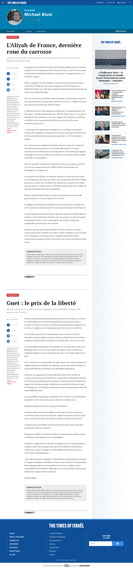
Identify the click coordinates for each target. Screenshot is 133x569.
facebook (53, 551)
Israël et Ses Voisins (16, 537)
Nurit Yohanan (118, 101)
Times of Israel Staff (112, 83)
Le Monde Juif (14, 540)
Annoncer (52, 544)
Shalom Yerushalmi (119, 116)
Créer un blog (120, 31)
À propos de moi (41, 31)
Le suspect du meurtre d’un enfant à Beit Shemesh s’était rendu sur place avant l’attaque (118, 139)
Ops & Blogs (13, 547)
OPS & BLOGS (29, 10)
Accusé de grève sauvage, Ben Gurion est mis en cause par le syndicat (118, 124)
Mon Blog (29, 31)
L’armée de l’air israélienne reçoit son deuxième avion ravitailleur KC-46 (118, 152)
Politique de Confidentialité (57, 537)
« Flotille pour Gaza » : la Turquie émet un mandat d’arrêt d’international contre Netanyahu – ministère (110, 76)
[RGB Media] (68, 566)
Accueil (12, 533)
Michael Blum (38, 14)
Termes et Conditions (56, 533)
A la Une (12, 554)
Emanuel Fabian (118, 157)
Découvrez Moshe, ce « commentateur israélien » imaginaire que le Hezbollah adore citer (118, 95)
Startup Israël (14, 551)
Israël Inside (13, 544)
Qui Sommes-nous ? (56, 540)
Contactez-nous (54, 547)
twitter (53, 554)
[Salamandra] (84, 565)
